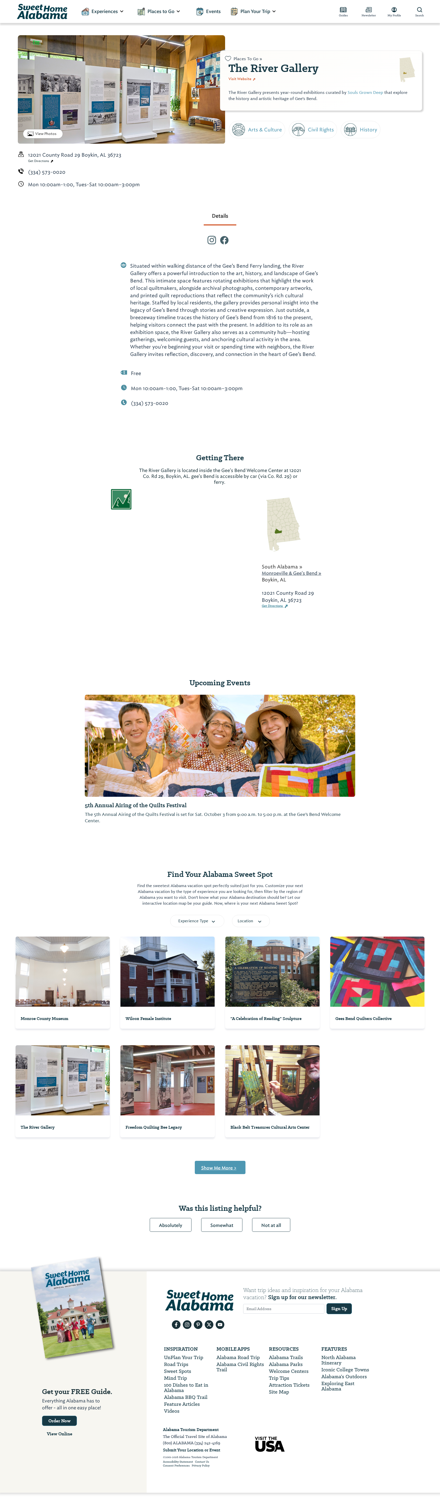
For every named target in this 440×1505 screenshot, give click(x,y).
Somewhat (221, 1225)
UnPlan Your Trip (183, 1357)
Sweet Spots (177, 1371)
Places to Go (160, 11)
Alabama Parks (286, 1364)
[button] (92, 745)
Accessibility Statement (178, 1461)
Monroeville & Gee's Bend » (291, 573)
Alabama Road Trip (238, 1357)
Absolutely (170, 1225)
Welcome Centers (289, 1371)
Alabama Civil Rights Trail (240, 1367)
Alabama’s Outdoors (344, 1376)
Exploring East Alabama (337, 1386)
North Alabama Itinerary (338, 1360)
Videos (172, 1411)
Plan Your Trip (255, 11)
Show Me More (219, 1168)
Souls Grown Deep (365, 92)
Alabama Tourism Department (191, 1429)
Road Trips (176, 1364)
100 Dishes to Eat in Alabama (186, 1387)
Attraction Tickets (289, 1385)
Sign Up (339, 1308)
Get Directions (39, 161)
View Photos (46, 133)
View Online (59, 1434)
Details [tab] (220, 216)
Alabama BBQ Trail (186, 1397)
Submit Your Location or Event (191, 1450)
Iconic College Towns (345, 1369)
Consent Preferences (176, 1465)
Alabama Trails (286, 1357)
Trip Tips (279, 1378)
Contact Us (202, 1461)
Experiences (104, 11)
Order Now (59, 1421)
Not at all (271, 1225)
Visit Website (240, 79)
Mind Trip (175, 1378)
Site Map (279, 1392)
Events (213, 11)
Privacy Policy (201, 1465)
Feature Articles (182, 1404)
